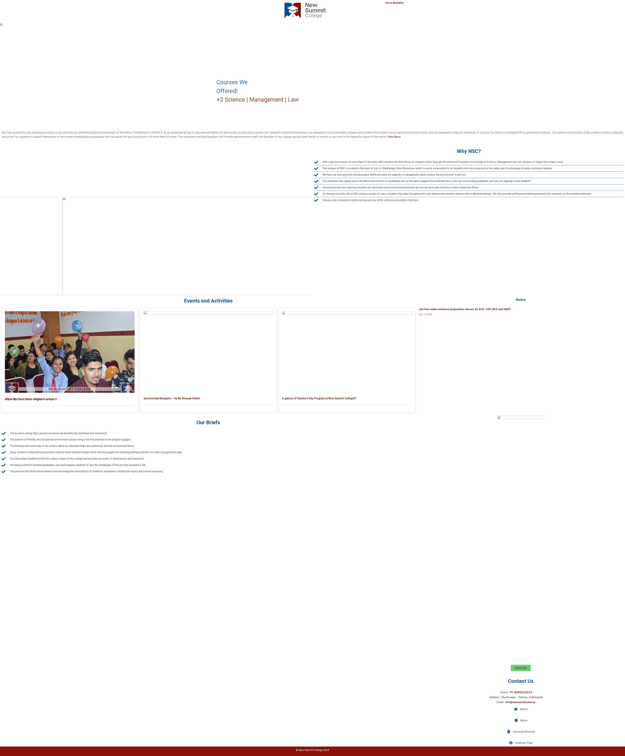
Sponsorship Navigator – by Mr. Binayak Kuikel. (172, 398)
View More (394, 136)
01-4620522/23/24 (521, 692)
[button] (5, 71)
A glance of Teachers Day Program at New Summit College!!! (319, 398)
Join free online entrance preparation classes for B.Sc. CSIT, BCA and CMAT (464, 309)
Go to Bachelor (395, 2)
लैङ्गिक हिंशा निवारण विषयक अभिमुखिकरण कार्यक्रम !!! (31, 399)
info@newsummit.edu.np (520, 702)
